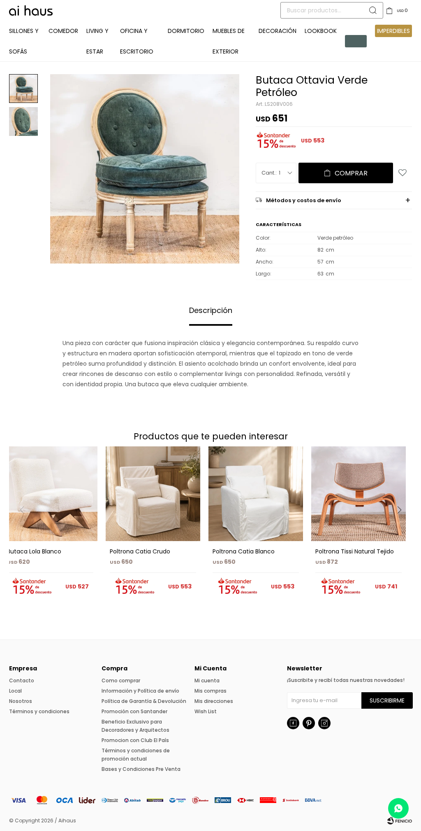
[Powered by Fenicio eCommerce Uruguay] (399, 821)
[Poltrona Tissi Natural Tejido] (358, 493)
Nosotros (20, 701)
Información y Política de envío (140, 690)
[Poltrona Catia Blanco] (255, 493)
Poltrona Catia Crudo (140, 551)
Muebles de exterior (229, 41)
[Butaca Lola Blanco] (50, 493)
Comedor (63, 31)
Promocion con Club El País (135, 740)
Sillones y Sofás (24, 41)
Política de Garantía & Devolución (144, 701)
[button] (402, 527)
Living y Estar (97, 41)
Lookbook (321, 31)
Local (15, 690)
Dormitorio (186, 31)
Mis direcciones (213, 701)
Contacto (21, 680)
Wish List (205, 711)
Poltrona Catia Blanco (244, 551)
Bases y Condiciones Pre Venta (141, 769)
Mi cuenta (207, 680)
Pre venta (356, 41)
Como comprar (121, 680)
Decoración (277, 31)
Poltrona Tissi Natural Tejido (354, 551)
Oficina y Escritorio (136, 41)
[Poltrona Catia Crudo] (153, 493)
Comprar (351, 173)
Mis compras (210, 690)
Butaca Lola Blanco (34, 551)
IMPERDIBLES (393, 31)
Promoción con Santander (134, 711)
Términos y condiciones (39, 711)
